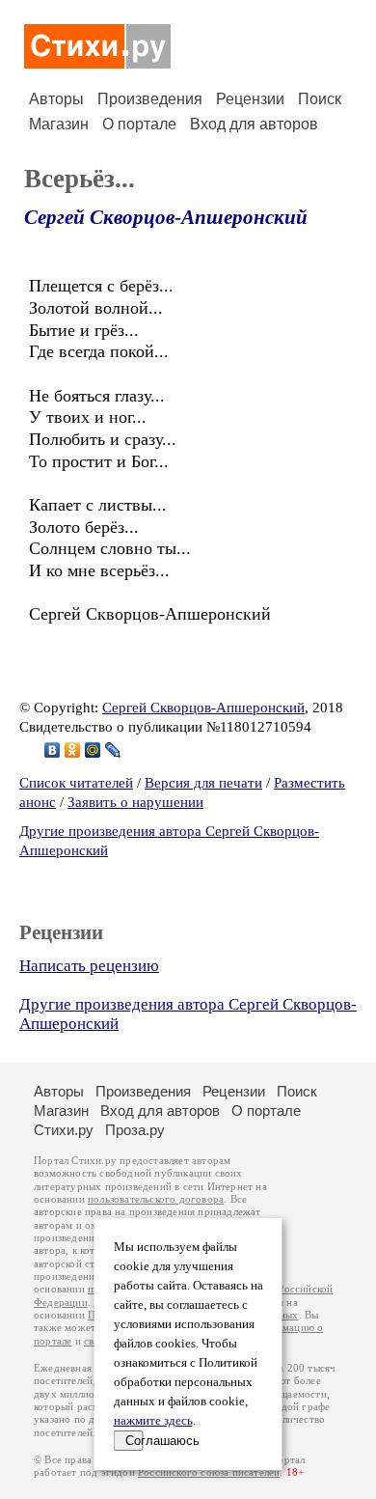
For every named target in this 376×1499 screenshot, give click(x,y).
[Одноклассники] (73, 750)
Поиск (319, 99)
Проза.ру (135, 1130)
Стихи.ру (64, 1130)
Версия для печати (203, 783)
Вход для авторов (254, 124)
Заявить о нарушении (135, 802)
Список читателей (76, 783)
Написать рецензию (89, 966)
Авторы (56, 99)
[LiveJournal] (113, 750)
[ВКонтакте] (52, 750)
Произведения (149, 99)
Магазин (59, 124)
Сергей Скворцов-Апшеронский (166, 217)
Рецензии (250, 99)
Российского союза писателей (209, 1472)
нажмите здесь (153, 1421)
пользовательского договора (156, 1199)
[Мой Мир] (93, 750)
